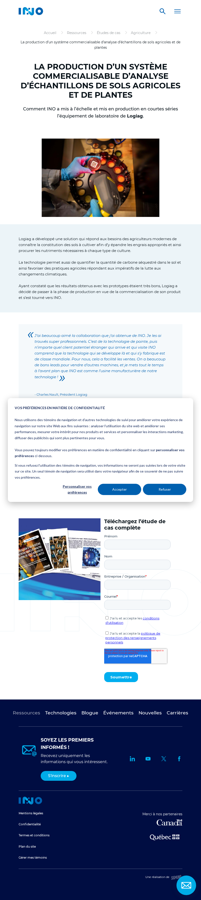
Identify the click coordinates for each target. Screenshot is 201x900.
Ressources (26, 713)
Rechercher (162, 11)
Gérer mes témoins (33, 857)
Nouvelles (150, 713)
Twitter (164, 758)
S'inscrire (57, 775)
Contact (186, 885)
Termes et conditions (34, 835)
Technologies (60, 713)
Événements (118, 713)
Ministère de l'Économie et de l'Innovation (164, 836)
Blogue (89, 713)
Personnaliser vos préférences (77, 489)
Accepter (119, 489)
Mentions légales (31, 813)
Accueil (30, 800)
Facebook (179, 759)
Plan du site (27, 846)
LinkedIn (132, 759)
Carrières (177, 713)
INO (31, 11)
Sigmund (176, 877)
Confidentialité (30, 824)
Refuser (165, 489)
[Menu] (177, 11)
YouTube (148, 759)
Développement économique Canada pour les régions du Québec (169, 822)
